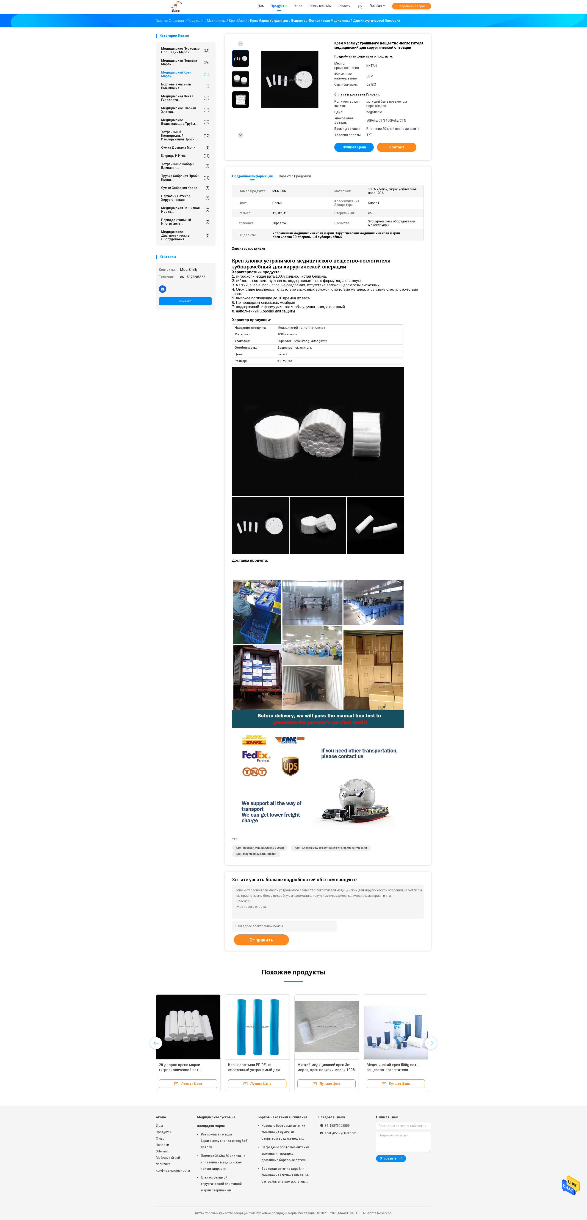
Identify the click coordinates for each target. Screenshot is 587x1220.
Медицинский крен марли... (185, 74)
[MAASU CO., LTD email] (162, 289)
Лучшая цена (354, 147)
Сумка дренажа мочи (185, 147)
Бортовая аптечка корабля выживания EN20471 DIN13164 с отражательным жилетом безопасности (284, 1176)
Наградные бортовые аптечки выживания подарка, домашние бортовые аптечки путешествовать (285, 1154)
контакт (185, 301)
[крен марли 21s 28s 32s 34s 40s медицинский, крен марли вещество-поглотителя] (188, 1027)
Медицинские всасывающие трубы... (185, 122)
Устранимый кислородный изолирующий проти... (185, 135)
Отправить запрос (411, 6)
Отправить (261, 940)
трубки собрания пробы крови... (185, 177)
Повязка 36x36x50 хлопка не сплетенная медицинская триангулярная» (223, 1162)
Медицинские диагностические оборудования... (185, 235)
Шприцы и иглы (185, 156)
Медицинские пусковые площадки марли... (185, 50)
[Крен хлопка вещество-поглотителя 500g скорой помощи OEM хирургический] (257, 1027)
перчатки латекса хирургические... (185, 198)
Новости (162, 1145)
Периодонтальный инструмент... (185, 221)
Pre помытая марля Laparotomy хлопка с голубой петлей (224, 1140)
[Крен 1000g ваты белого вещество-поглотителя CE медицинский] (396, 1027)
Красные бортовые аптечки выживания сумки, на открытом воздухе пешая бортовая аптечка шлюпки (283, 1133)
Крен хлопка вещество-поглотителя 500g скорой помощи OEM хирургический (253, 1070)
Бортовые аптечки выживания (282, 1117)
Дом (159, 1125)
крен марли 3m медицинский (256, 854)
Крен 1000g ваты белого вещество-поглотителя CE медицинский (390, 1070)
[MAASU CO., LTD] (176, 6)
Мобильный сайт (169, 1158)
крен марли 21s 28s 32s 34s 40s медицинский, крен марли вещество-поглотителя (186, 1070)
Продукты (163, 1132)
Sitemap (162, 1151)
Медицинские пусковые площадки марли (216, 1121)
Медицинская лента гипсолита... (185, 98)
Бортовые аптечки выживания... (185, 86)
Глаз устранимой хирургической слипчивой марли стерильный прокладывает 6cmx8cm (221, 1184)
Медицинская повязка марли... (185, 62)
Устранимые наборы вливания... (185, 166)
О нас (160, 1138)
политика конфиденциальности (172, 1167)
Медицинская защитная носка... (185, 209)
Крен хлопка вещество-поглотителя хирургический (331, 847)
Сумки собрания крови (185, 188)
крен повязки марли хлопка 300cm (260, 847)
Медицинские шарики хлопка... (185, 110)
